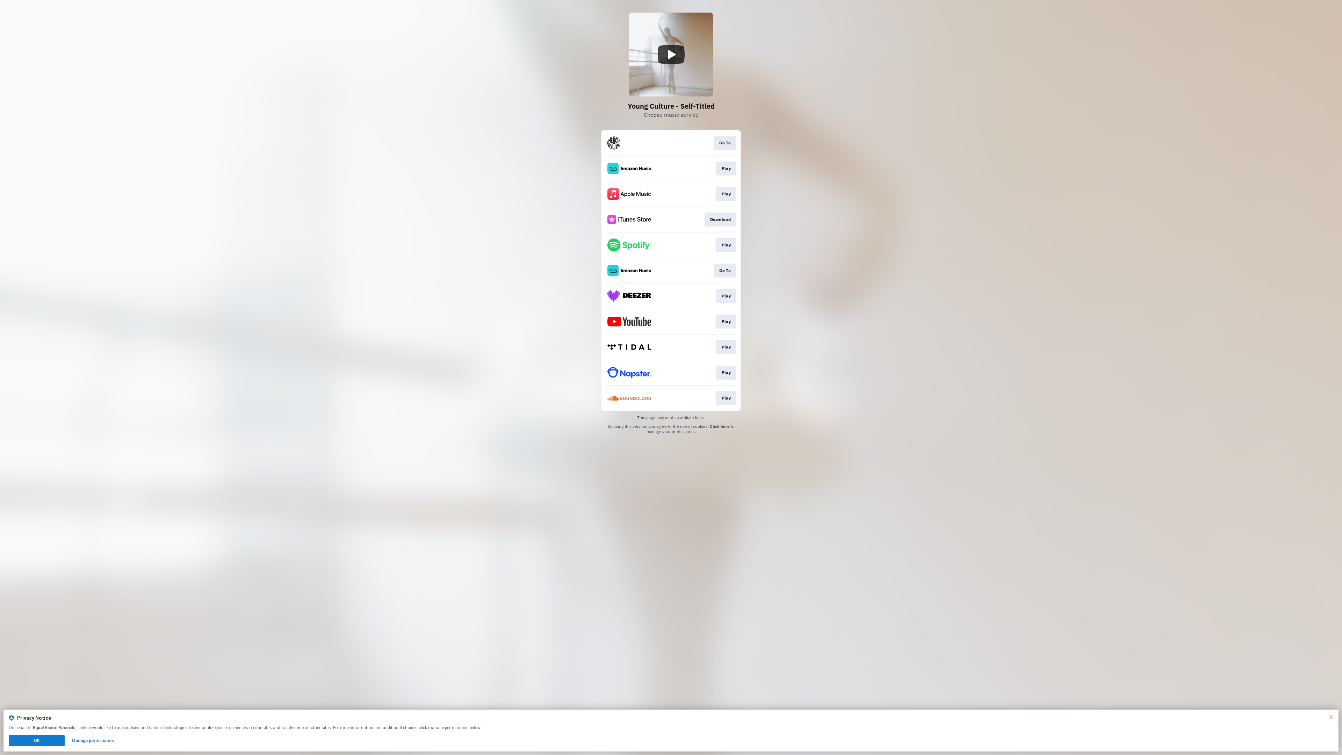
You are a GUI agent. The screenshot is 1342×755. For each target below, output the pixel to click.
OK (36, 740)
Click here (720, 426)
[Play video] (671, 54)
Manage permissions (93, 740)
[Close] (1331, 716)
